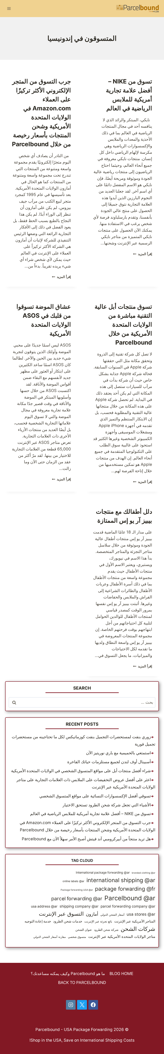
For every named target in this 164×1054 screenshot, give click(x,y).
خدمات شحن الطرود (67, 921)
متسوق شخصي (77, 937)
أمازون (92, 914)
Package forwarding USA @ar (77, 890)
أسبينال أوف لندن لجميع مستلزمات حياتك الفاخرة (109, 761)
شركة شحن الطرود (106, 929)
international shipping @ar (120, 880)
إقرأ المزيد (142, 254)
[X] (82, 1005)
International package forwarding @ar (103, 872)
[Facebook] (93, 1005)
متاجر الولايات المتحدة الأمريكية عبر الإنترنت (121, 936)
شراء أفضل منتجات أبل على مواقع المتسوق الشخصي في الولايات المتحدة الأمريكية (81, 770)
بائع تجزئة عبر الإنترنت (98, 921)
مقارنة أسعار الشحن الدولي (49, 937)
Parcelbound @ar (129, 898)
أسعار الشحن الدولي (112, 914)
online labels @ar (73, 881)
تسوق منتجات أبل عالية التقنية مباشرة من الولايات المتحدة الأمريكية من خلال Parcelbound (123, 324)
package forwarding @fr (125, 889)
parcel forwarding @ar (76, 899)
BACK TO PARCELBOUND (82, 982)
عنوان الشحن (83, 929)
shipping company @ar (79, 906)
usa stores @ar (141, 914)
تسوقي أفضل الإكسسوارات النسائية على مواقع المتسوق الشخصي (95, 796)
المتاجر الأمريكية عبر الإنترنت (134, 921)
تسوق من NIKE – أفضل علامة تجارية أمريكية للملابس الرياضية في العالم (90, 813)
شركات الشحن (138, 928)
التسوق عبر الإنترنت (61, 914)
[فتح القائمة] (9, 8)
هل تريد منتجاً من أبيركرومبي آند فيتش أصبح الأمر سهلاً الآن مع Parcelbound (86, 838)
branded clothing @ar (143, 872)
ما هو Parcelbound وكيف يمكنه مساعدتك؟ (68, 973)
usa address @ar (44, 906)
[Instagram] (71, 1005)
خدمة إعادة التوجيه (38, 921)
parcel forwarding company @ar (128, 906)
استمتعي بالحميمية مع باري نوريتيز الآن (118, 752)
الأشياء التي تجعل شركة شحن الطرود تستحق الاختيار (107, 805)
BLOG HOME (121, 973)
